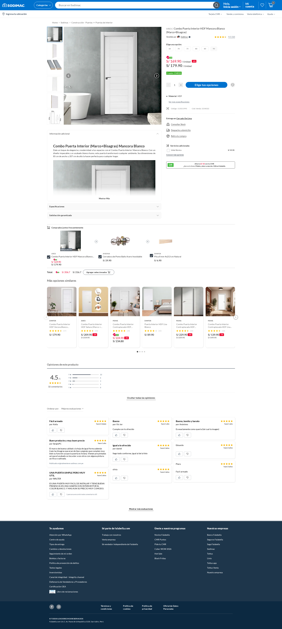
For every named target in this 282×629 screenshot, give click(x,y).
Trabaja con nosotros (111, 535)
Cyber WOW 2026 (163, 549)
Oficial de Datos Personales (170, 607)
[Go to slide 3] (142, 351)
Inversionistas (55, 572)
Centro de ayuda (56, 539)
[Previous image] (68, 75)
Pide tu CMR (160, 544)
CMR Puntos (160, 539)
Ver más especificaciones (179, 102)
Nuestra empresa (215, 572)
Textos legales (55, 567)
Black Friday (160, 558)
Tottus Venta (213, 567)
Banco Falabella (214, 535)
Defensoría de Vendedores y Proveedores (68, 582)
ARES (169, 28)
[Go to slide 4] (144, 351)
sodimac (64, 22)
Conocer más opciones (175, 155)
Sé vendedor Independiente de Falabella (120, 544)
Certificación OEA (57, 586)
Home (55, 22)
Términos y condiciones (106, 607)
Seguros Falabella (215, 539)
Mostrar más (104, 198)
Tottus (210, 553)
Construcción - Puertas (82, 22)
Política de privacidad (147, 607)
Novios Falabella (162, 535)
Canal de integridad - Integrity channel (66, 577)
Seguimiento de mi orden (60, 553)
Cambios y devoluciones (60, 549)
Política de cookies (128, 607)
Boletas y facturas (57, 558)
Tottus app (212, 563)
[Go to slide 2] (139, 351)
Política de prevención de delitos (64, 563)
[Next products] (236, 317)
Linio (209, 558)
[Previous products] (46, 317)
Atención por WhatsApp (60, 535)
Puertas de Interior (104, 22)
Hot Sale (158, 553)
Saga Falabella (213, 544)
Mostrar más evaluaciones (141, 509)
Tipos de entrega (56, 544)
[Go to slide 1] (137, 351)
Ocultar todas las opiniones (141, 397)
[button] (137, 5)
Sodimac (211, 549)
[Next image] (156, 75)
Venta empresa (108, 539)
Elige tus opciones (206, 85)
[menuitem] (213, 14)
